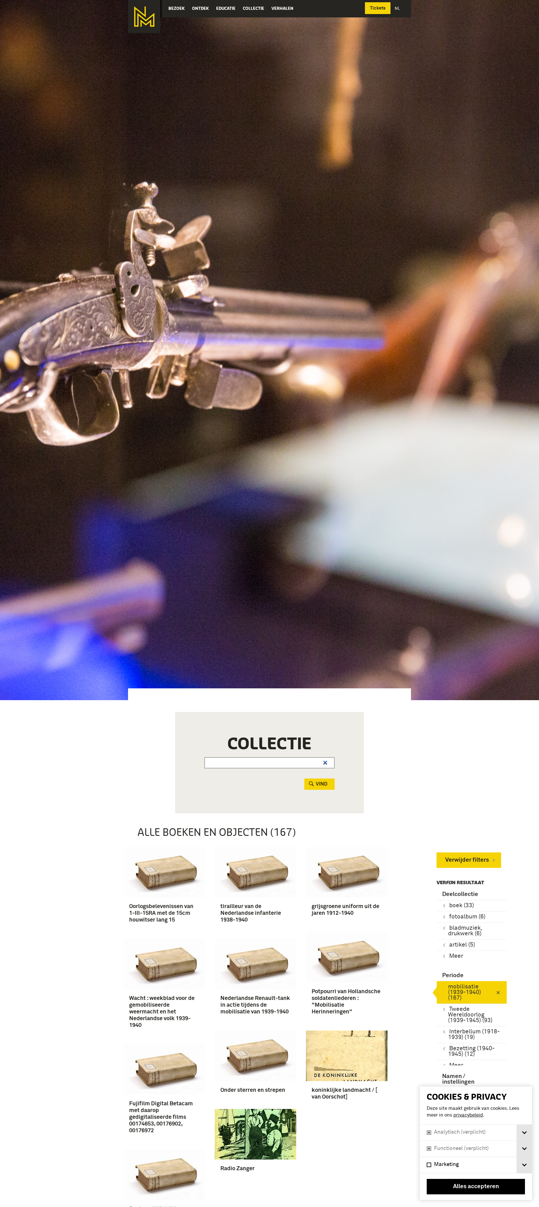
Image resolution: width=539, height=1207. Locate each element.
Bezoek (176, 8)
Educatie (226, 8)
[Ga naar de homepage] (144, 16)
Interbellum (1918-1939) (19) (474, 1034)
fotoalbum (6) (467, 917)
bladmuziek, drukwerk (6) (465, 931)
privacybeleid (468, 1115)
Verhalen (282, 8)
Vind (321, 784)
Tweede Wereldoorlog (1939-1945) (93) (470, 1015)
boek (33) (461, 906)
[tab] (524, 1133)
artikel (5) (462, 945)
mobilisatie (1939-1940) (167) (464, 992)
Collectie (253, 8)
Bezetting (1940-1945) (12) (471, 1051)
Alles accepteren (476, 1187)
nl (398, 8)
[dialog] (476, 1143)
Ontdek (200, 8)
